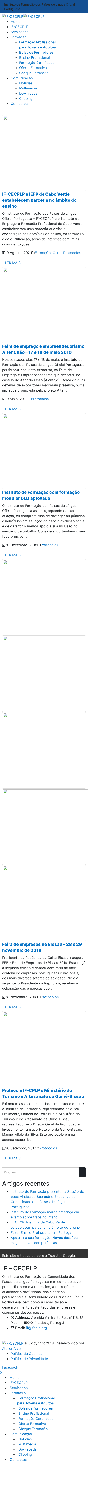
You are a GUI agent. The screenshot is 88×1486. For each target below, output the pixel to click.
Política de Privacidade (29, 1359)
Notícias (25, 83)
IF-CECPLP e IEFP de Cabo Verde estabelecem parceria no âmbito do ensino (39, 200)
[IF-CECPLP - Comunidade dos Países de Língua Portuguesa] (23, 16)
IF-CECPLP (19, 27)
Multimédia (28, 88)
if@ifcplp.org (36, 1328)
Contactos (19, 103)
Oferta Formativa (33, 68)
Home (15, 21)
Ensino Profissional (34, 57)
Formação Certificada (36, 62)
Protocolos (72, 253)
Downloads (28, 93)
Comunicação (22, 78)
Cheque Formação (34, 73)
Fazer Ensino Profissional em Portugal (41, 1232)
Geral (57, 253)
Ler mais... (14, 263)
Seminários (19, 32)
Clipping (26, 98)
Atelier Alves (12, 1348)
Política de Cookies (26, 1353)
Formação (19, 37)
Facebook (10, 1367)
